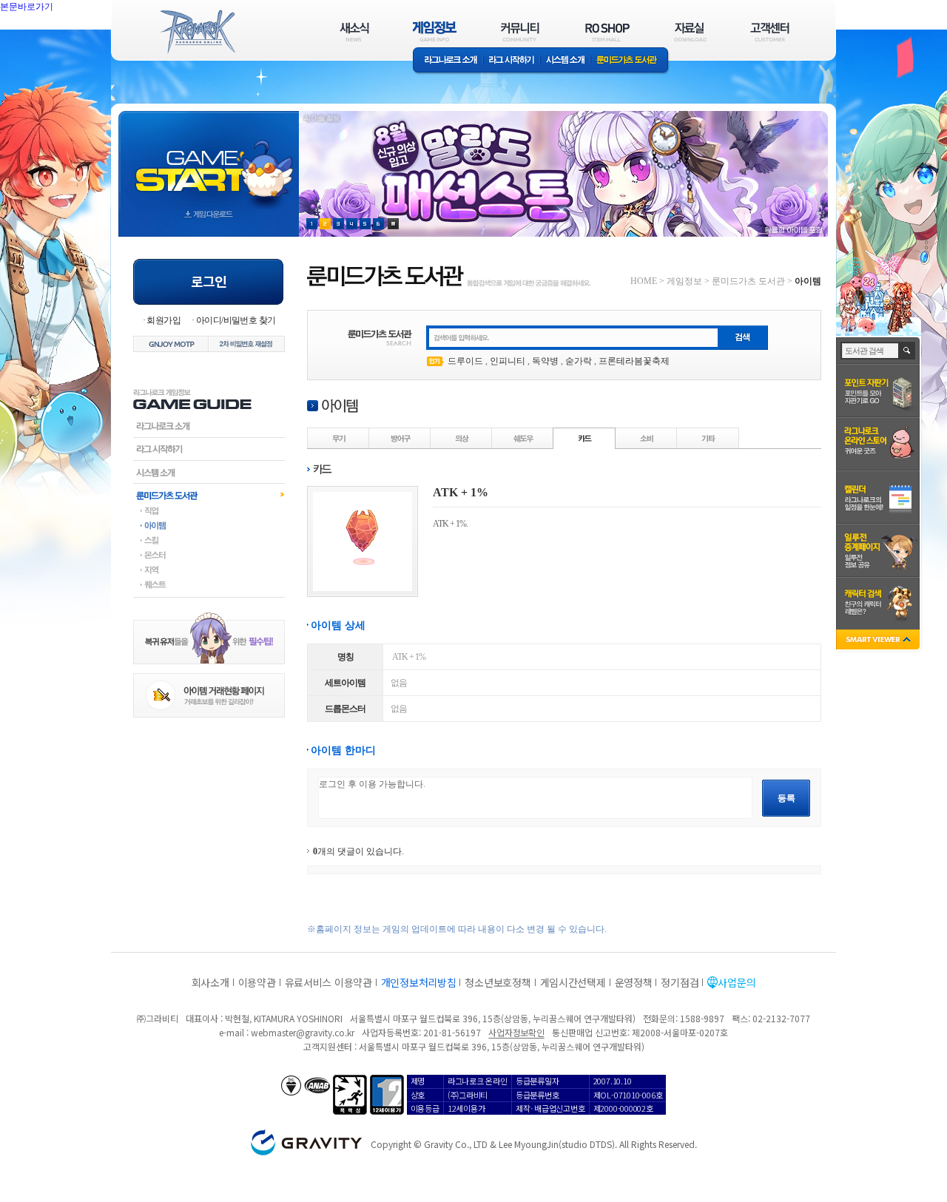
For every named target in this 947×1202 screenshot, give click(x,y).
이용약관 (257, 982)
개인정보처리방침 (418, 982)
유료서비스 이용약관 (328, 982)
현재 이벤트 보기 (393, 223)
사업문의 (736, 982)
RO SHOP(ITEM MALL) (607, 31)
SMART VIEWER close (879, 640)
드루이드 (465, 361)
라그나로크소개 (448, 61)
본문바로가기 (59, 40)
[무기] (339, 438)
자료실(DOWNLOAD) (690, 31)
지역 (209, 569)
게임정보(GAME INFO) (434, 31)
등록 (786, 798)
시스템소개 (565, 61)
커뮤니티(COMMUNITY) (520, 31)
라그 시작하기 (511, 61)
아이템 (209, 525)
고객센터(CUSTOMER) (770, 31)
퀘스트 (209, 584)
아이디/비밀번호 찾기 (235, 320)
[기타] (708, 438)
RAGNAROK (197, 32)
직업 (209, 510)
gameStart (208, 160)
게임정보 (684, 281)
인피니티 (507, 361)
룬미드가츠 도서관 (630, 61)
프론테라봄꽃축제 (634, 361)
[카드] (584, 438)
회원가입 (163, 320)
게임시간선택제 (573, 982)
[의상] (462, 438)
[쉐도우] (523, 438)
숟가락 (578, 361)
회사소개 (210, 982)
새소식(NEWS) (354, 31)
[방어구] (400, 438)
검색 (907, 350)
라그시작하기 (209, 449)
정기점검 (679, 982)
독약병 (545, 361)
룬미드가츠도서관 (209, 495)
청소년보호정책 (497, 982)
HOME (643, 281)
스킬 (209, 540)
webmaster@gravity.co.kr (302, 1032)
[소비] (647, 438)
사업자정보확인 (516, 1032)
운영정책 (634, 982)
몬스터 (209, 554)
